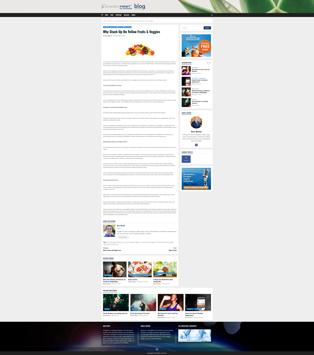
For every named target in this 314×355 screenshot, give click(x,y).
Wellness (126, 15)
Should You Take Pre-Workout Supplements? (186, 70)
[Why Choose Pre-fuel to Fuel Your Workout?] (171, 302)
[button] (102, 15)
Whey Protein (173, 249)
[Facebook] (196, 145)
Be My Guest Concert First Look (186, 102)
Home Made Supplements (110, 27)
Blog (111, 15)
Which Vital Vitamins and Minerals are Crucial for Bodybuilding (114, 280)
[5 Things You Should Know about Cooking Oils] (165, 269)
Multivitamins (127, 27)
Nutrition (118, 15)
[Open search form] (212, 15)
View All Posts (123, 237)
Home (106, 15)
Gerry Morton (108, 36)
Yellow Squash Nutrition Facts (111, 244)
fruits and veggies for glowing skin (115, 242)
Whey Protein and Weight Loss (112, 249)
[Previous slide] (208, 63)
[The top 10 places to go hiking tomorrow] (116, 302)
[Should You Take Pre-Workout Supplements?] (198, 302)
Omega (133, 15)
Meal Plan (120, 27)
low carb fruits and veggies (148, 242)
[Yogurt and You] (140, 269)
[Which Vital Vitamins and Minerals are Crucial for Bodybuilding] (114, 269)
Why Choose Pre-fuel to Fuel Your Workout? (168, 314)
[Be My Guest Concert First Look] (143, 302)
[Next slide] (210, 63)
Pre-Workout (195, 67)
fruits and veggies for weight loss (133, 242)
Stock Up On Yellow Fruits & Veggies (164, 242)
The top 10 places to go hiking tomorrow (186, 91)
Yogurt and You (132, 279)
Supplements (202, 67)
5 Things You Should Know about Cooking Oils (163, 280)
